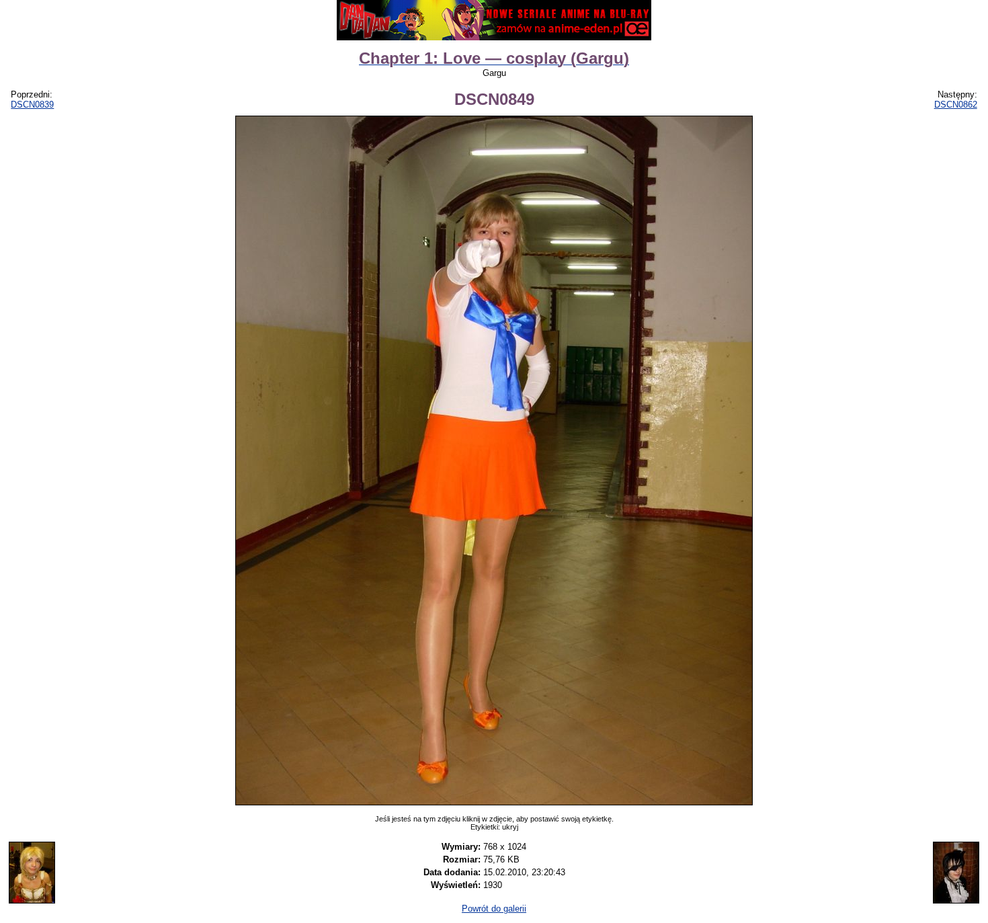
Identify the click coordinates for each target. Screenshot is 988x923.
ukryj (510, 827)
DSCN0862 (955, 104)
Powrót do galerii (494, 909)
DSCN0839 (32, 104)
